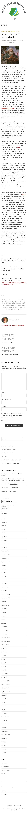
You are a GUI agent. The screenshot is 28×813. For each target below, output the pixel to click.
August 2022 (4, 695)
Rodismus (18, 303)
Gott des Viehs (6, 302)
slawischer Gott (20, 305)
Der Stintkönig (14, 484)
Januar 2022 (4, 720)
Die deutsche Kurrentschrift (9, 354)
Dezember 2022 (5, 680)
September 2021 (5, 735)
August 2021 (4, 738)
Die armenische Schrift (7, 452)
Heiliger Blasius (15, 302)
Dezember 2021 (5, 724)
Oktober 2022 (4, 688)
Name (3, 392)
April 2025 (3, 580)
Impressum (4, 794)
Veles (17, 31)
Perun (18, 147)
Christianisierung (8, 300)
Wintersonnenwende (16, 309)
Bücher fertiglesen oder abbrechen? (10, 460)
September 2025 (5, 562)
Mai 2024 (3, 619)
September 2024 (5, 605)
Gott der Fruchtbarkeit (20, 300)
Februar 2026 (4, 544)
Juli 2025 (3, 569)
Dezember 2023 (5, 637)
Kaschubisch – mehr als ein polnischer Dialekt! (13, 480)
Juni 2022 (3, 702)
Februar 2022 (4, 717)
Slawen (24, 194)
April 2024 (4, 623)
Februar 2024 (4, 630)
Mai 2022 (3, 706)
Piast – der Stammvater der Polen (10, 463)
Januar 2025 (4, 590)
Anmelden (4, 763)
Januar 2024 (4, 634)
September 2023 (5, 648)
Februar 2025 (4, 587)
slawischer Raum (7, 307)
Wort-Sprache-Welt (16, 805)
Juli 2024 (3, 612)
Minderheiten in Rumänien (8, 449)
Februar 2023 (4, 673)
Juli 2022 (3, 698)
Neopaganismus (6, 303)
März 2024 (4, 626)
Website (3, 406)
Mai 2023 (3, 662)
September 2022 (5, 691)
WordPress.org (5, 773)
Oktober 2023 (4, 644)
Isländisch (4, 456)
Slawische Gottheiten (8, 31)
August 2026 (4, 522)
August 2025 (4, 565)
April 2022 (3, 709)
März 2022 (4, 713)
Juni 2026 (3, 529)
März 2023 (4, 670)
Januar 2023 (4, 677)
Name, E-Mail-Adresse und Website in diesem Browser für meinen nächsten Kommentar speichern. (12, 415)
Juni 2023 (3, 659)
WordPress (12, 808)
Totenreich (15, 307)
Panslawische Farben (7, 342)
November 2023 (5, 641)
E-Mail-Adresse (6, 399)
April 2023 (4, 666)
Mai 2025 (3, 576)
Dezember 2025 (5, 551)
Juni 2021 (3, 745)
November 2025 (5, 554)
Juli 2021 (3, 742)
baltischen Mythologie (8, 108)
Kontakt (3, 790)
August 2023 (4, 652)
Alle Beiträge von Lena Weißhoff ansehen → (13, 325)
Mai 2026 (3, 533)
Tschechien (22, 307)
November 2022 (5, 684)
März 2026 (4, 540)
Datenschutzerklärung (7, 787)
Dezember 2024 (5, 594)
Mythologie (23, 302)
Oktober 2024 (4, 601)
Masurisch (13, 491)
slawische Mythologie (9, 305)
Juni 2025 (3, 572)
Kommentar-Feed (6, 770)
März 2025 (4, 583)
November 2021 (5, 727)
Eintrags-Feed (5, 766)
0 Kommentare (12, 42)
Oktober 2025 (4, 558)
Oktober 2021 (4, 731)
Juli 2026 (3, 526)
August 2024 (4, 608)
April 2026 (4, 536)
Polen (13, 303)
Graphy (21, 808)
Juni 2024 (3, 616)
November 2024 (5, 598)
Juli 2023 (3, 655)
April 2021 (3, 753)
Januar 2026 (4, 547)
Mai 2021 (3, 749)
